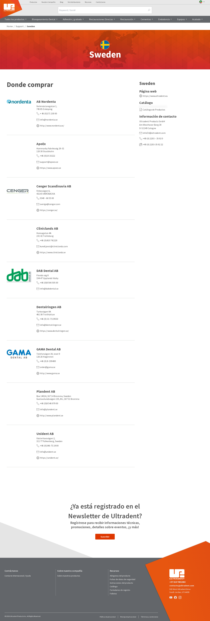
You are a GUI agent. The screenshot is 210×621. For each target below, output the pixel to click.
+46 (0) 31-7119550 (49, 319)
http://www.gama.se (50, 373)
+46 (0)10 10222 (47, 155)
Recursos (88, 2)
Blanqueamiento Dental (43, 19)
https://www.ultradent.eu (155, 95)
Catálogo (114, 586)
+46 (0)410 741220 (48, 240)
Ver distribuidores (74, 2)
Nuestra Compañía (48, 2)
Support (20, 26)
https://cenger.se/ (49, 210)
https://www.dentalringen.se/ (54, 331)
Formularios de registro (120, 590)
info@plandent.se (48, 409)
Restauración (126, 19)
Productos (33, 2)
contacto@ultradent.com (181, 585)
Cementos (146, 19)
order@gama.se (47, 367)
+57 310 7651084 (177, 581)
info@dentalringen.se (50, 325)
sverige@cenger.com (50, 204)
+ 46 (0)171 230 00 (48, 113)
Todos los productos (14, 19)
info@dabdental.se (49, 288)
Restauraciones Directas (101, 19)
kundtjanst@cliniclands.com (54, 246)
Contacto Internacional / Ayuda (18, 575)
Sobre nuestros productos (68, 575)
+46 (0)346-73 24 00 (49, 445)
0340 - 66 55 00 (47, 198)
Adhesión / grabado (72, 19)
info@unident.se (48, 451)
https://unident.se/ (49, 457)
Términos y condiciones (149, 617)
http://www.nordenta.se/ (52, 125)
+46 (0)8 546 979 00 (49, 403)
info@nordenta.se (49, 119)
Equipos (181, 19)
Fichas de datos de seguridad (122, 579)
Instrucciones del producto (121, 583)
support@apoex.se (49, 162)
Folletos (113, 593)
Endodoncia (164, 19)
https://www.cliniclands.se (53, 252)
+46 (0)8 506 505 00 (49, 282)
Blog (61, 2)
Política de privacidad (108, 617)
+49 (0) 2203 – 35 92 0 (153, 138)
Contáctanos (100, 2)
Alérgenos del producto (120, 575)
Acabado (196, 19)
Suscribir (105, 536)
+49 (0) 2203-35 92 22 (153, 144)
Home (10, 26)
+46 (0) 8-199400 (48, 361)
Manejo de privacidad (128, 617)
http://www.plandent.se (51, 415)
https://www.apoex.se (50, 168)
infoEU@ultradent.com (154, 133)
